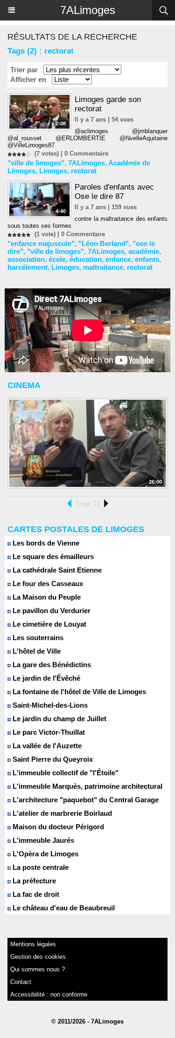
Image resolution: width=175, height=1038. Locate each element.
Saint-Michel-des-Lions (49, 705)
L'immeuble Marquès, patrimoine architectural (86, 786)
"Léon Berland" (103, 243)
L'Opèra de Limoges (44, 854)
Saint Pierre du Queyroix (52, 759)
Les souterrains (37, 638)
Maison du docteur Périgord (57, 827)
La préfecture (33, 881)
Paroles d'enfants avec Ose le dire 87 (114, 192)
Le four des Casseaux (47, 583)
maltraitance (103, 267)
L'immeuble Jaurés (42, 840)
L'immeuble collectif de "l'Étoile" (65, 773)
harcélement (27, 267)
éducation (86, 259)
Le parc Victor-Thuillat (48, 732)
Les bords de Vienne (45, 543)
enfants (147, 259)
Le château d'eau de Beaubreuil (63, 908)
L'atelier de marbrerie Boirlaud (61, 813)
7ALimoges (87, 10)
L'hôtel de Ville (36, 651)
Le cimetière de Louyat (48, 624)
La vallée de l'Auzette (46, 746)
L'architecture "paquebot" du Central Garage (85, 800)
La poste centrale (40, 867)
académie (143, 251)
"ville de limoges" (35, 163)
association (26, 259)
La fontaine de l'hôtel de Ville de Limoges (78, 692)
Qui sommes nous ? (37, 969)
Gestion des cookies (38, 956)
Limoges (53, 171)
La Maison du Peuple (46, 597)
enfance (118, 259)
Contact (20, 981)
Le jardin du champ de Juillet (58, 719)
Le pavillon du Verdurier (51, 611)
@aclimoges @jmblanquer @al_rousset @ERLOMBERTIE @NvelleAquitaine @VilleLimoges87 (87, 138)
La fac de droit (35, 894)
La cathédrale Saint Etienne (56, 570)
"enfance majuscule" (41, 243)
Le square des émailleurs (52, 556)
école (57, 259)
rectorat (84, 171)
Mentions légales (33, 944)
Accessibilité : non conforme (48, 994)
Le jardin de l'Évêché (45, 678)
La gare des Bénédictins (51, 665)
